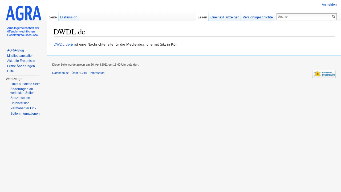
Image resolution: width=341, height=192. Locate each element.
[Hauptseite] (23, 21)
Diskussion (68, 17)
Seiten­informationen (25, 113)
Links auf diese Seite (25, 84)
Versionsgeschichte (258, 17)
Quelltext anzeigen (224, 17)
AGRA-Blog (15, 50)
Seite (53, 17)
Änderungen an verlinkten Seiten (22, 91)
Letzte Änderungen (21, 66)
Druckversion (20, 103)
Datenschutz (60, 72)
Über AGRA (79, 72)
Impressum (97, 72)
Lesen (202, 17)
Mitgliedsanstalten (20, 56)
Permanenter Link (23, 108)
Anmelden (329, 4)
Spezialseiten (20, 98)
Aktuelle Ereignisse (21, 61)
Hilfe (10, 71)
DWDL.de (62, 44)
